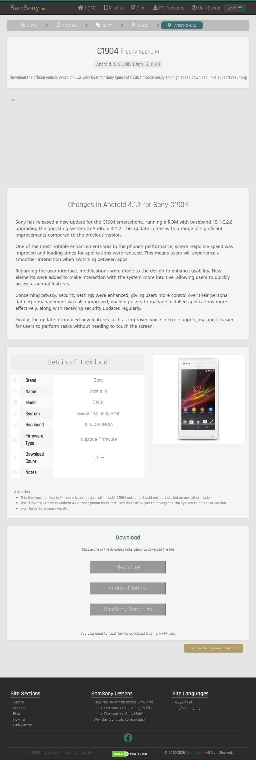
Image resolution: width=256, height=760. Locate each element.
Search (18, 702)
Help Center (208, 8)
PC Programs (171, 8)
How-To (19, 719)
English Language (188, 708)
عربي (233, 7)
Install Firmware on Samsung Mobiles (124, 708)
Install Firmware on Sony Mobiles (120, 713)
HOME (92, 7)
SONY (106, 25)
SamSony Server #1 (128, 609)
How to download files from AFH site (146, 633)
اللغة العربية (184, 702)
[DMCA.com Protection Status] (130, 754)
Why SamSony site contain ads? (120, 719)
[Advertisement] (128, 137)
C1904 (142, 25)
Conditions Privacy (57, 752)
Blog (140, 8)
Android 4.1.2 (184, 25)
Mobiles (116, 8)
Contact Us (83, 752)
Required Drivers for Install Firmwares (124, 702)
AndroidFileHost (127, 588)
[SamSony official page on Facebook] (128, 738)
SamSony (28, 7)
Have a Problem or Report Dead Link (214, 648)
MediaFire (128, 567)
